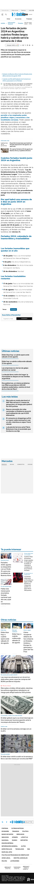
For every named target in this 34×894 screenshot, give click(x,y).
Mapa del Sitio (7, 852)
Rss (28, 849)
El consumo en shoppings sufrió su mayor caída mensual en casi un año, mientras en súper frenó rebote (18, 421)
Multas (4, 861)
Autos (23, 846)
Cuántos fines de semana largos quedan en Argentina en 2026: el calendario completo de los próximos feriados (28, 563)
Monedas (4, 464)
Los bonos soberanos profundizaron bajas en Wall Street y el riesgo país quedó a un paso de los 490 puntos (28, 583)
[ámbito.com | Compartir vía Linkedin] (27, 45)
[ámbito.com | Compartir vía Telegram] (29, 45)
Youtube (19, 822)
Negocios (5, 837)
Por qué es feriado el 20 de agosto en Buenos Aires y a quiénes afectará (21, 149)
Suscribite (24, 318)
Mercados (20, 834)
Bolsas (12, 464)
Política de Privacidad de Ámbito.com (15, 855)
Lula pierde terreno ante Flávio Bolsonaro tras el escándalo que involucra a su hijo (18, 429)
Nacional (5, 840)
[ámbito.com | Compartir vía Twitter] (25, 45)
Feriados (20, 23)
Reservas (23, 10)
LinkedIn (15, 822)
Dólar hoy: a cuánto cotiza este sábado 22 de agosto (17, 362)
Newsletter (27, 822)
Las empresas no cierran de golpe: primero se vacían (15, 369)
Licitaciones (14, 861)
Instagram (10, 822)
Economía (18, 19)
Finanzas (29, 19)
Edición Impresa (7, 843)
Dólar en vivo (15, 10)
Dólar (8, 19)
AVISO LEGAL (6, 858)
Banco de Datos (7, 834)
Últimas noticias (17, 828)
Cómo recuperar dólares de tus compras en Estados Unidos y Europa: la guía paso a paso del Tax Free (28, 642)
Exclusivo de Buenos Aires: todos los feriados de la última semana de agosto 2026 (17, 75)
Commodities (20, 464)
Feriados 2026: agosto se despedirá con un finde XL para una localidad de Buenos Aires (6, 569)
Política (25, 831)
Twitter (2, 822)
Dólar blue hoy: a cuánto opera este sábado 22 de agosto (15, 356)
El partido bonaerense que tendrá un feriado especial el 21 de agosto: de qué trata (21, 144)
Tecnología (19, 849)
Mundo (14, 840)
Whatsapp (24, 822)
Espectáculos (7, 849)
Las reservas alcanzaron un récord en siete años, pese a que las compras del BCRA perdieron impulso (15, 679)
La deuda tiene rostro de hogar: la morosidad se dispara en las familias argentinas (16, 376)
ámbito (3, 23)
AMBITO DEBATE (26, 868)
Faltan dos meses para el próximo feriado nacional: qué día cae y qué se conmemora (6, 596)
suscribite (25, 14)
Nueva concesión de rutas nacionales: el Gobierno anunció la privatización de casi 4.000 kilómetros (18, 412)
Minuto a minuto (6, 685)
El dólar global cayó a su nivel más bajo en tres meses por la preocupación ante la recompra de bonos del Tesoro (17, 720)
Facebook (6, 822)
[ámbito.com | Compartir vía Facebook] (23, 45)
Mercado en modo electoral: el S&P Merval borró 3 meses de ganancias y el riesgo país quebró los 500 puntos (19, 403)
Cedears (30, 464)
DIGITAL (8, 867)
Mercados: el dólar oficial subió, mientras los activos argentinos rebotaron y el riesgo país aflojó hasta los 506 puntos (17, 690)
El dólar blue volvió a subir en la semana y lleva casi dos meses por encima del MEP (17, 757)
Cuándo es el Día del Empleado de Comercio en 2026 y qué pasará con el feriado (16, 80)
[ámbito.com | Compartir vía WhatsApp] (21, 45)
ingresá (30, 14)
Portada (5, 828)
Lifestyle (24, 837)
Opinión (15, 837)
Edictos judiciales (20, 858)
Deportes (24, 840)
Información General (11, 23)
